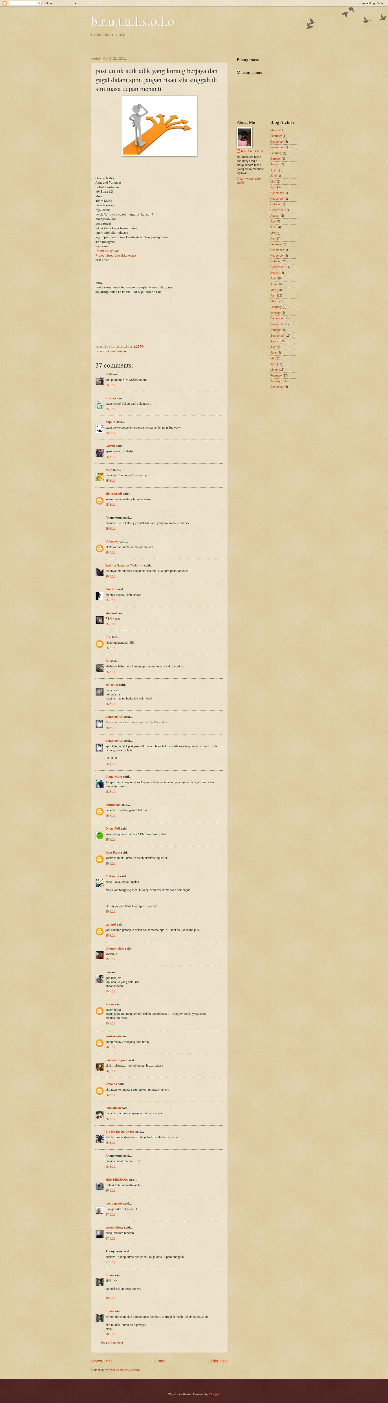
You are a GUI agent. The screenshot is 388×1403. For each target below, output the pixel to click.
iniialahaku (113, 1108)
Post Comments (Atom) (124, 1370)
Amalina (111, 1084)
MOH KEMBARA (117, 1179)
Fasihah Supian (116, 1060)
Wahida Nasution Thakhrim (124, 565)
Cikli (109, 374)
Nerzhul (111, 589)
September (277, 210)
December (277, 141)
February (276, 135)
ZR (107, 661)
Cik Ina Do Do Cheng (120, 1131)
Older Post (218, 1361)
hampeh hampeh (116, 351)
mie (108, 972)
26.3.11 (110, 1047)
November (277, 147)
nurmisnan (113, 804)
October (275, 158)
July (273, 170)
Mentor (100, 196)
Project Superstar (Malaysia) (115, 255)
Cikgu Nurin (114, 776)
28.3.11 (110, 1298)
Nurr (109, 470)
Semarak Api (114, 717)
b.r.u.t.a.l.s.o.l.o (132, 21)
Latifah (110, 446)
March (274, 130)
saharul (111, 924)
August (275, 164)
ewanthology (114, 1227)
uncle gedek (114, 1203)
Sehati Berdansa (107, 187)
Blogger (214, 1394)
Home (160, 1361)
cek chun (112, 684)
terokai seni (114, 1036)
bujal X (110, 422)
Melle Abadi (114, 493)
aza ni (110, 1004)
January (275, 312)
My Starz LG (104, 191)
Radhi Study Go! (107, 251)
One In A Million (106, 178)
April (273, 187)
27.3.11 (110, 1214)
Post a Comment (112, 1342)
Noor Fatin (113, 852)
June (273, 175)
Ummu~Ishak (115, 948)
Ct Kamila (112, 876)
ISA (108, 637)
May (273, 181)
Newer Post (101, 1361)
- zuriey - (112, 398)
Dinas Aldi (113, 828)
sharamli (112, 613)
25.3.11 (110, 385)
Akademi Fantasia (108, 182)
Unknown (112, 541)
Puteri (110, 1275)
